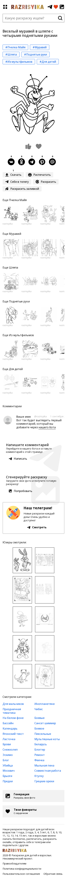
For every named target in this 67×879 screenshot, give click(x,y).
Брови (7, 744)
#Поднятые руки (35, 54)
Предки (8, 781)
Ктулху (39, 776)
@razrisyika (40, 416)
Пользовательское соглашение (21, 873)
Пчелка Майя (18, 200)
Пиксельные (42, 734)
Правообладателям (14, 863)
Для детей (16, 369)
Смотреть (39, 527)
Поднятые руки (19, 301)
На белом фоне (13, 718)
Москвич (9, 770)
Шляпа (13, 267)
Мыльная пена (44, 765)
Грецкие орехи (44, 781)
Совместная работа (47, 770)
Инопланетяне (44, 704)
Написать (20, 458)
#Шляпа (11, 54)
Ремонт (39, 755)
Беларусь (40, 744)
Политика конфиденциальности (22, 868)
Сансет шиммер (45, 723)
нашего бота (47, 427)
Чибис (38, 709)
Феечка (39, 760)
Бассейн (8, 723)
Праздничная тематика (12, 711)
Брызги (7, 776)
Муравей (15, 234)
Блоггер (39, 749)
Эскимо (8, 755)
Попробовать (23, 491)
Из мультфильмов (21, 335)
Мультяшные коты (47, 739)
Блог (6, 760)
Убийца (8, 765)
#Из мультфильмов (18, 62)
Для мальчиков (13, 704)
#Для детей (48, 62)
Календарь (10, 728)
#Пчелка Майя (15, 47)
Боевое (39, 728)
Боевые (39, 718)
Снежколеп (10, 749)
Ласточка (9, 739)
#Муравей (40, 47)
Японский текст (13, 734)
